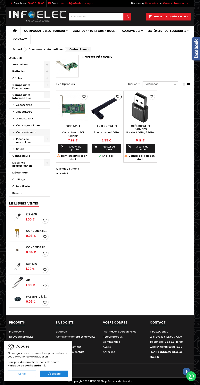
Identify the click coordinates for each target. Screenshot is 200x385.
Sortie (22, 374)
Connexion (151, 3)
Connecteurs (21, 156)
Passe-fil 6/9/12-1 (37, 296)
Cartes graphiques (28, 125)
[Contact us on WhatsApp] (191, 376)
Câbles (17, 78)
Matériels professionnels (167, 31)
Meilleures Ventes (24, 203)
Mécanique (20, 172)
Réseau (17, 193)
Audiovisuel (131, 31)
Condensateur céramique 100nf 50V (37, 230)
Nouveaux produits (21, 337)
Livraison (61, 331)
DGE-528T (73, 126)
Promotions (16, 331)
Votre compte (115, 322)
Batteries (18, 71)
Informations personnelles (119, 331)
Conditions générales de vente (76, 337)
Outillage (18, 179)
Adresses (109, 352)
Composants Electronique (44, 31)
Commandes (111, 342)
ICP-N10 (31, 263)
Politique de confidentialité (26, 365)
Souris (20, 149)
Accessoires (24, 105)
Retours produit (112, 337)
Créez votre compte (175, 3)
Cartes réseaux (26, 132)
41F (28, 280)
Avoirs (107, 347)
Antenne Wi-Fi (106, 126)
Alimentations (25, 118)
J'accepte (54, 374)
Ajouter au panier (71, 148)
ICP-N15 (31, 214)
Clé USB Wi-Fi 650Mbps (140, 127)
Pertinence (161, 84)
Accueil (15, 58)
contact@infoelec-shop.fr (76, 3)
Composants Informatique (94, 31)
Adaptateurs (24, 112)
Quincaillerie (21, 186)
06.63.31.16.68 (36, 3)
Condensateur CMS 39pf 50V (37, 247)
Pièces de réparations (23, 140)
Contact (20, 39)
